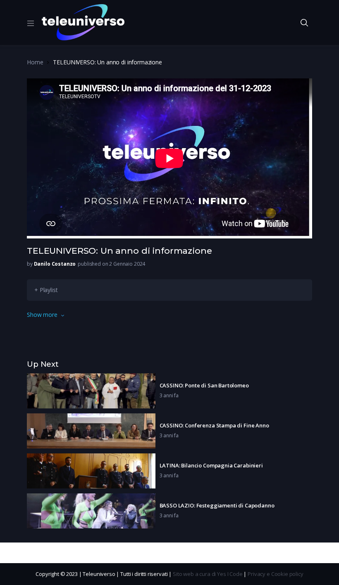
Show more (42, 314)
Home (35, 62)
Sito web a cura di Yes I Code (208, 574)
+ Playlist (46, 290)
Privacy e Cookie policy (275, 574)
